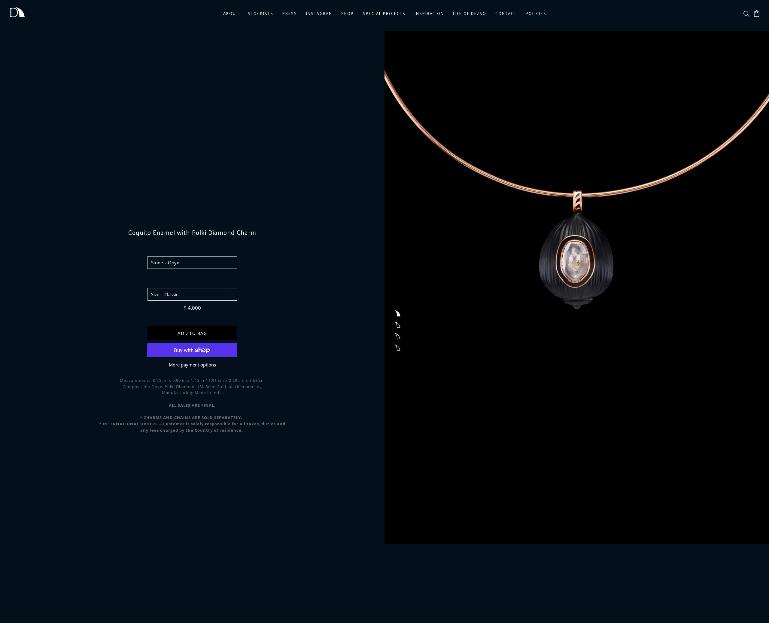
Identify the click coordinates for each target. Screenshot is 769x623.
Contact (506, 13)
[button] (397, 313)
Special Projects (384, 13)
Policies (536, 13)
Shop (347, 13)
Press (289, 13)
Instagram (319, 13)
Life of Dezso (469, 13)
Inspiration (429, 13)
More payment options (192, 365)
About (231, 13)
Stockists (260, 13)
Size (155, 294)
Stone (157, 263)
